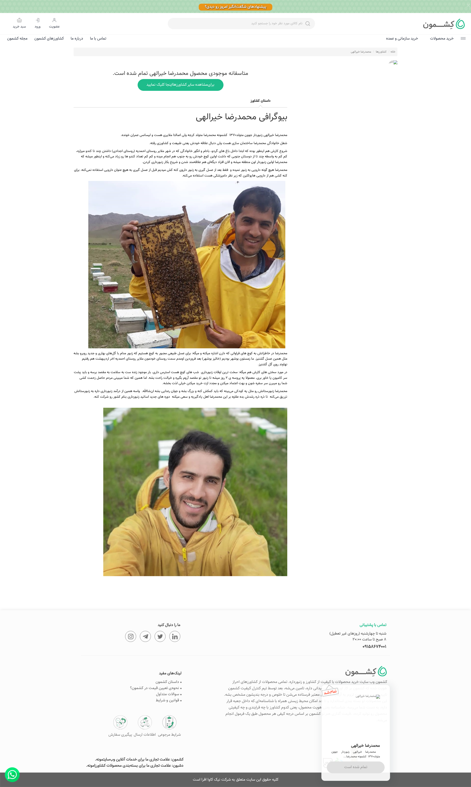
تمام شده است (355, 767)
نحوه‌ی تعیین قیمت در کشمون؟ (154, 688)
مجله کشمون (17, 39)
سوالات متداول (167, 694)
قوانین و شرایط (167, 700)
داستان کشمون (167, 682)
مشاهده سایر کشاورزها (180, 85)
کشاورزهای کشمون (49, 39)
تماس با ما (98, 39)
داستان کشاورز (260, 101)
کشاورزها (381, 52)
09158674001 (374, 646)
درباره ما (77, 39)
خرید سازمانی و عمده (402, 39)
